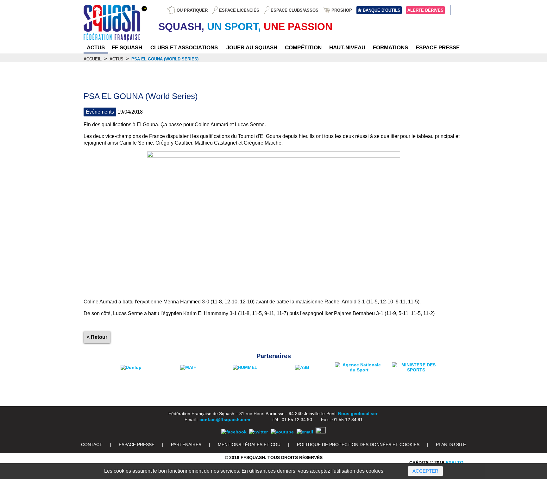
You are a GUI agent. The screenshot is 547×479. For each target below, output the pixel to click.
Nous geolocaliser (358, 413)
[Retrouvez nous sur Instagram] (321, 431)
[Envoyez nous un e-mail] (305, 431)
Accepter (425, 471)
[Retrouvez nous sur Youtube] (282, 431)
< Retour (97, 337)
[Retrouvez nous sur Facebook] (234, 431)
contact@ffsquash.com (224, 419)
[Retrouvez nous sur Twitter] (258, 431)
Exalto (454, 462)
